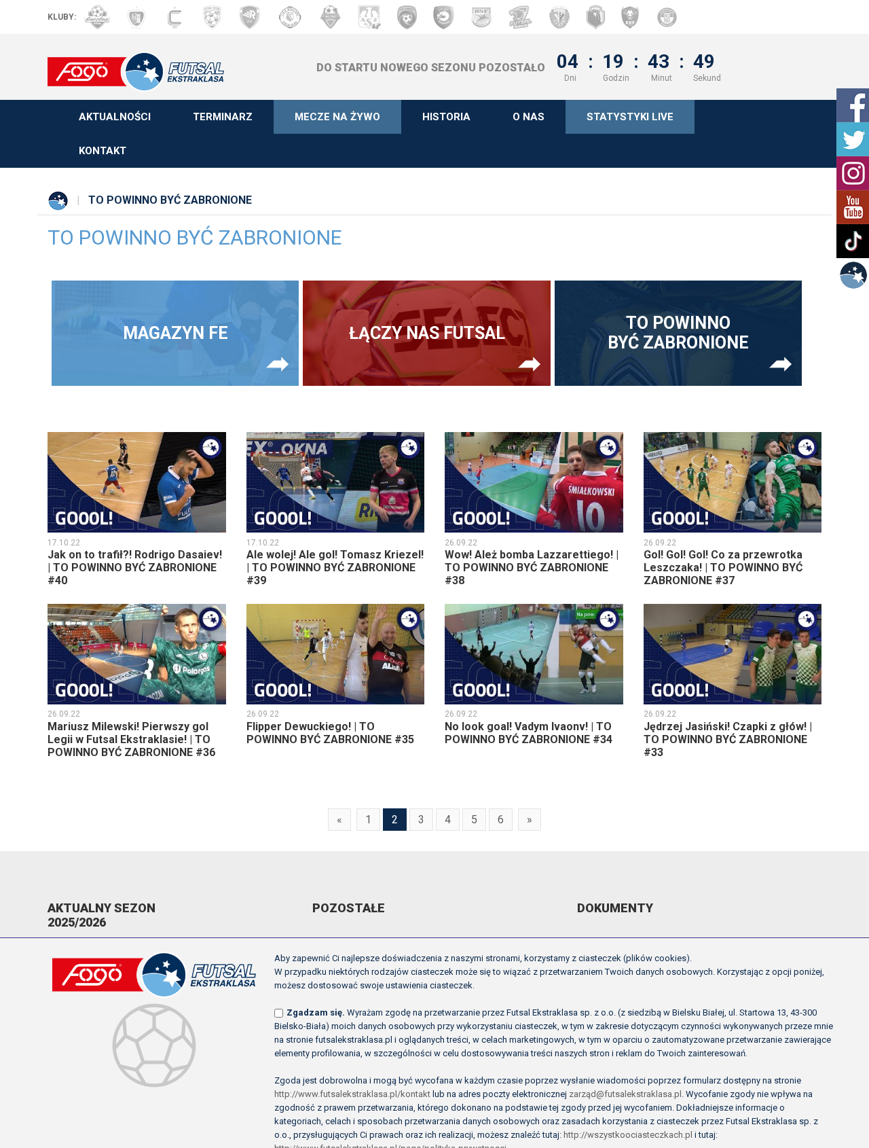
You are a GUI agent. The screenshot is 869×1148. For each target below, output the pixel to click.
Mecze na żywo (337, 117)
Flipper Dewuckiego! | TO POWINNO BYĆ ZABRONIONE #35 (330, 733)
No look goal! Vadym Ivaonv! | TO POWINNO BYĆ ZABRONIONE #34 (528, 733)
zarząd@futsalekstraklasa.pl (625, 1094)
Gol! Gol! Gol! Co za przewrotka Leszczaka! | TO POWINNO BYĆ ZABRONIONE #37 (723, 567)
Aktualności (115, 117)
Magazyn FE (175, 333)
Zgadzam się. (315, 1012)
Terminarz (223, 117)
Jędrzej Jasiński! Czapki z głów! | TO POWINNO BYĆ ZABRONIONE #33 (728, 739)
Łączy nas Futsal (427, 333)
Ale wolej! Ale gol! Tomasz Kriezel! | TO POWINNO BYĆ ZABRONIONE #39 (335, 567)
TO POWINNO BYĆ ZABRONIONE (678, 333)
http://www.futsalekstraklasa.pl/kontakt (352, 1094)
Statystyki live (630, 117)
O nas (528, 117)
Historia (446, 117)
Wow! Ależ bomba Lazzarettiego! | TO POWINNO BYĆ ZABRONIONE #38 (531, 567)
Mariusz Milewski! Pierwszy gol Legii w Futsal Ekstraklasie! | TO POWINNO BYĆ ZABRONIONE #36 (131, 739)
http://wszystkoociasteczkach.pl (627, 1135)
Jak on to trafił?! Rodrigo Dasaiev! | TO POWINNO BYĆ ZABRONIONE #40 (135, 567)
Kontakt (102, 151)
